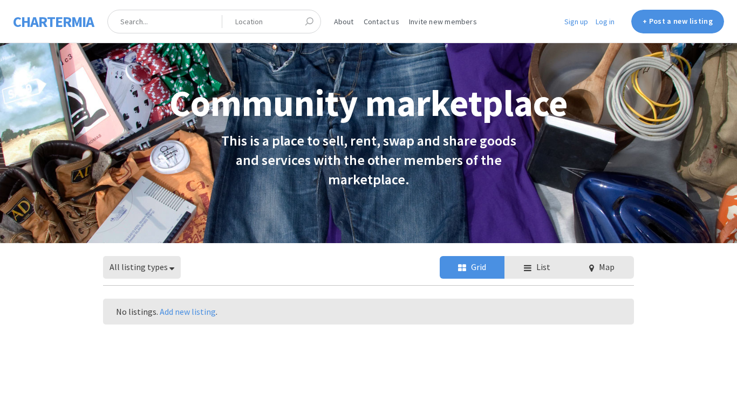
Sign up (576, 21)
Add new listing (188, 311)
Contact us (381, 21)
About (344, 21)
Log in (605, 21)
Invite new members (443, 21)
